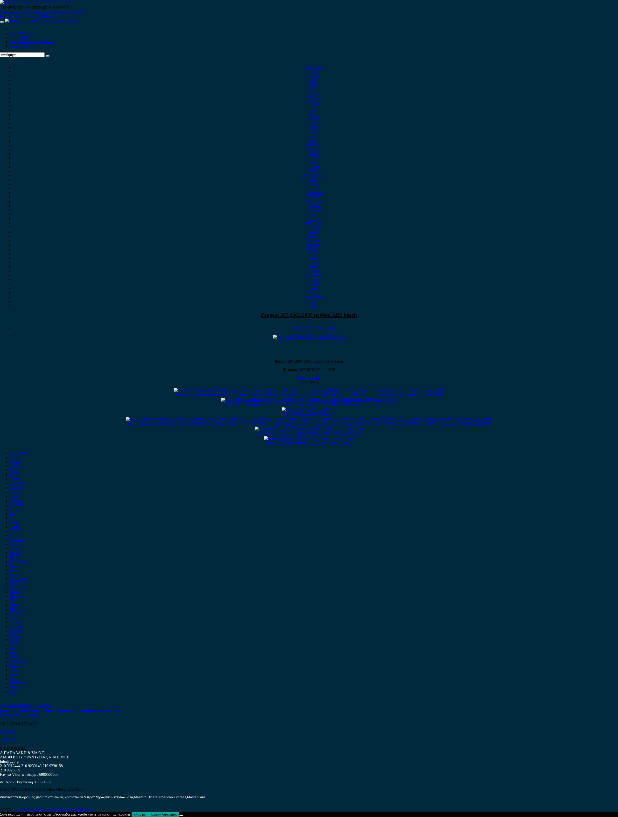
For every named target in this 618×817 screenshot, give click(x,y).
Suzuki (314, 284)
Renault (314, 249)
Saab (313, 258)
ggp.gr (18, 810)
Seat (313, 262)
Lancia (314, 188)
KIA (313, 180)
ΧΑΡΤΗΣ (7, 740)
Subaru (313, 280)
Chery (313, 93)
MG (314, 214)
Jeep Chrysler (313, 175)
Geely (313, 141)
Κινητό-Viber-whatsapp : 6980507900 (29, 16)
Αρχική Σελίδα (21, 33)
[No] (181, 815)
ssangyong (314, 275)
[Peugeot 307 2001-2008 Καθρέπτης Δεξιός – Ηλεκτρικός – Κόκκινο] (309, 429)
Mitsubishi (314, 223)
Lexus (313, 197)
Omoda (313, 236)
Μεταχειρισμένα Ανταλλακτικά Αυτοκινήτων (57, 810)
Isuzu (314, 158)
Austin (314, 76)
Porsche (314, 245)
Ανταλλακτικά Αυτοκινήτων (31, 42)
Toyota (314, 293)
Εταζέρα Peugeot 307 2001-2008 (309, 414)
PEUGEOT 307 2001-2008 (314, 329)
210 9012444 (10, 12)
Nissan (314, 227)
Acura (313, 80)
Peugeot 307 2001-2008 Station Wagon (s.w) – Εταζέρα (309, 443)
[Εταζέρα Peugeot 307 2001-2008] (309, 409)
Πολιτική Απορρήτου (163, 814)
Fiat (314, 132)
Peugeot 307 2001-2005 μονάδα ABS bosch (309, 315)
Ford (313, 136)
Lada (314, 184)
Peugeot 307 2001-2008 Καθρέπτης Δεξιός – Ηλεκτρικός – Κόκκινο (309, 433)
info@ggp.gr (10, 761)
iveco (314, 162)
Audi (314, 71)
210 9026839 (74, 12)
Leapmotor (313, 193)
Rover (313, 254)
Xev (313, 306)
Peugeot (314, 240)
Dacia (313, 110)
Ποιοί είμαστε (20, 37)
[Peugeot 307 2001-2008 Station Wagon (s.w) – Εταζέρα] (309, 438)
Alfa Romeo (313, 67)
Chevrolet (313, 97)
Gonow (314, 145)
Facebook (7, 732)
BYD (313, 89)
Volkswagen (313, 297)
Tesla (314, 288)
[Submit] (47, 56)
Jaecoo (314, 167)
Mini (313, 219)
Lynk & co (314, 201)
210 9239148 (31, 12)
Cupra (313, 106)
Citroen (313, 102)
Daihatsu (314, 119)
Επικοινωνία (19, 46)
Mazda (314, 206)
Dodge (314, 123)
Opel (313, 232)
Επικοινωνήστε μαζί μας (19, 715)
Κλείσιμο (139, 814)
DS (313, 128)
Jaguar (314, 171)
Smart (313, 271)
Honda (314, 149)
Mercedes (313, 210)
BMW (314, 84)
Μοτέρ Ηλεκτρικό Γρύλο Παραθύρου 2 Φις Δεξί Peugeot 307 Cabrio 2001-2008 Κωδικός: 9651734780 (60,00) (309, 404)
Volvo (313, 301)
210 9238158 (53, 12)
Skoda (314, 267)
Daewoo (313, 115)
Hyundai (313, 154)
